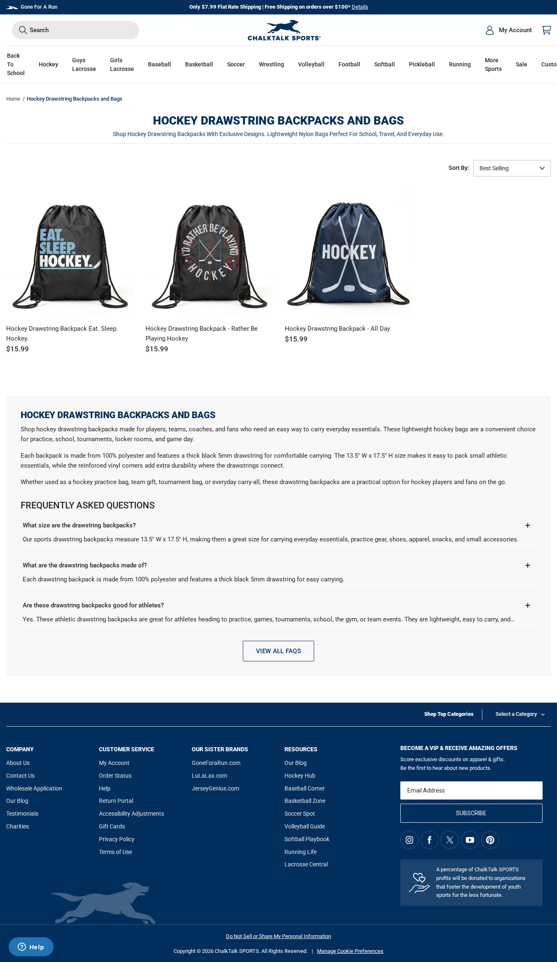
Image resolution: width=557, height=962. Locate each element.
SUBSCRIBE (471, 813)
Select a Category (516, 714)
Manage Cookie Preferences (350, 951)
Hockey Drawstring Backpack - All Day (337, 328)
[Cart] (547, 30)
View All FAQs (278, 651)
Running (460, 64)
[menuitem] (508, 30)
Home (13, 99)
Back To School (16, 64)
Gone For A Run (39, 7)
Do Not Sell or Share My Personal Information (278, 936)
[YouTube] (470, 840)
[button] (48, 64)
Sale (521, 64)
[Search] (23, 30)
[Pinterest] (490, 840)
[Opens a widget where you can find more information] (31, 947)
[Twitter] (450, 840)
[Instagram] (409, 840)
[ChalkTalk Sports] (284, 30)
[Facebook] (430, 840)
